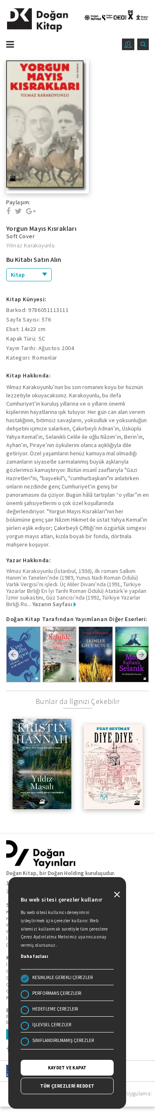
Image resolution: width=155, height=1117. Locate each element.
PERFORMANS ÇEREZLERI (56, 993)
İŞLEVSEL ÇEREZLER (51, 1025)
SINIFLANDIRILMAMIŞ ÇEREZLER (63, 1040)
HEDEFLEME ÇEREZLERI (55, 1009)
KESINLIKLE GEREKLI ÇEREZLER (62, 977)
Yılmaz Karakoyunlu (30, 245)
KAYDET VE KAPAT (67, 1068)
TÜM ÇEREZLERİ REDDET (67, 1086)
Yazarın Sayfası (53, 604)
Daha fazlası (34, 956)
